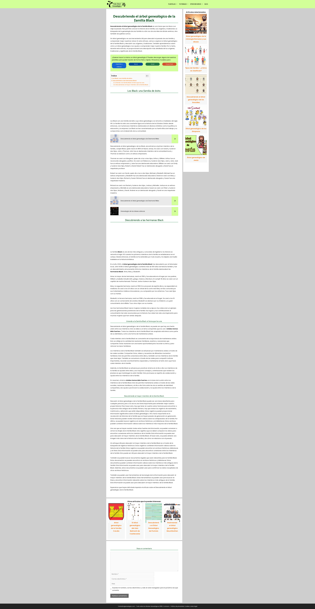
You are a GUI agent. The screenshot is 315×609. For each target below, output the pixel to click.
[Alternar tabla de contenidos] (146, 75)
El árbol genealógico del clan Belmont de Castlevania (135, 528)
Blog (206, 4)
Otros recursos (195, 4)
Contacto (166, 606)
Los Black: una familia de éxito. (122, 78)
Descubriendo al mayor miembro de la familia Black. (132, 85)
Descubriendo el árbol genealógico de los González (196, 100)
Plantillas (172, 4)
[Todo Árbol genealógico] (116, 4)
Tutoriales (183, 4)
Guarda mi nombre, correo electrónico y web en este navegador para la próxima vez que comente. (145, 589)
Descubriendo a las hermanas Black (125, 81)
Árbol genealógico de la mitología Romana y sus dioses (196, 39)
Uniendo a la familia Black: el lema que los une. (129, 82)
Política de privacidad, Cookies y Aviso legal (184, 606)
